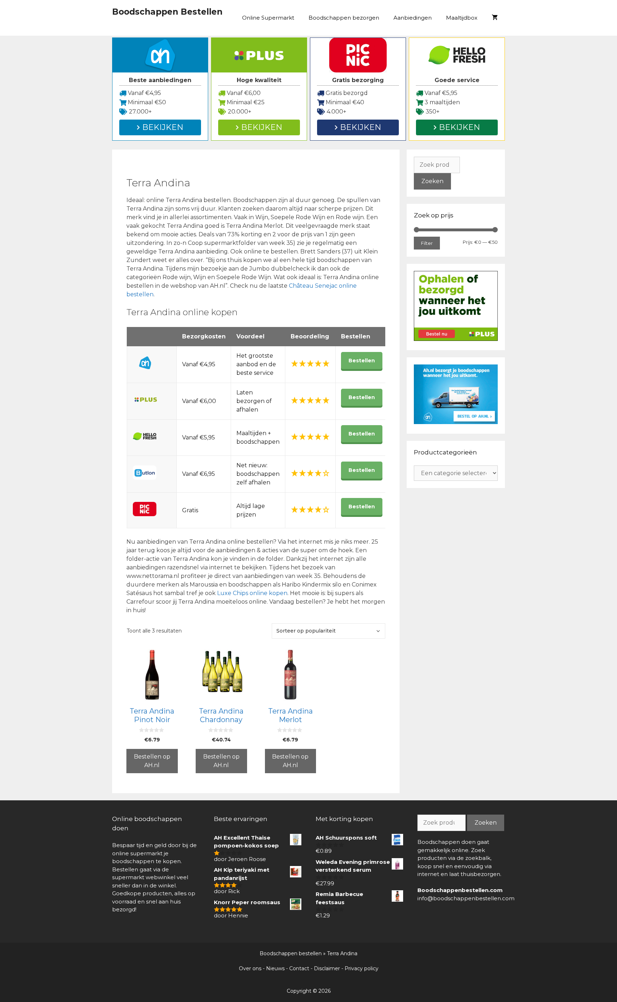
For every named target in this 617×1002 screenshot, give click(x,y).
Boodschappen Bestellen (167, 12)
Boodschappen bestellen (291, 953)
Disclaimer (327, 968)
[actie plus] (456, 339)
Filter (427, 243)
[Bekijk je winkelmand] (495, 18)
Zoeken (432, 181)
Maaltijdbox (461, 17)
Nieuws (275, 968)
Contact (299, 968)
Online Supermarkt (268, 17)
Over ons (250, 968)
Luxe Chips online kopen (252, 593)
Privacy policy (361, 968)
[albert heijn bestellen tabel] (456, 422)
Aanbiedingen (412, 17)
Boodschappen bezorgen (343, 17)
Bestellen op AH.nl (152, 761)
